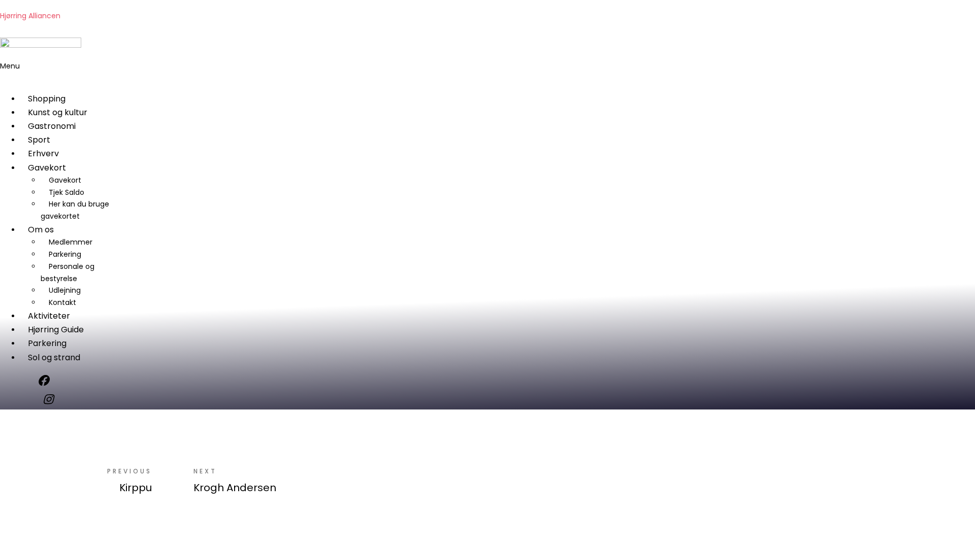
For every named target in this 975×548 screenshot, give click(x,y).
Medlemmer (70, 242)
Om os (41, 229)
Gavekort (47, 168)
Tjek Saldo (66, 192)
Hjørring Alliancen (30, 16)
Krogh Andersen (234, 488)
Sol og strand (54, 357)
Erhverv (43, 153)
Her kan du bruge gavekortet (75, 210)
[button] (204, 72)
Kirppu (135, 488)
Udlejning (65, 290)
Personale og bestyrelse (67, 272)
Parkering (65, 254)
